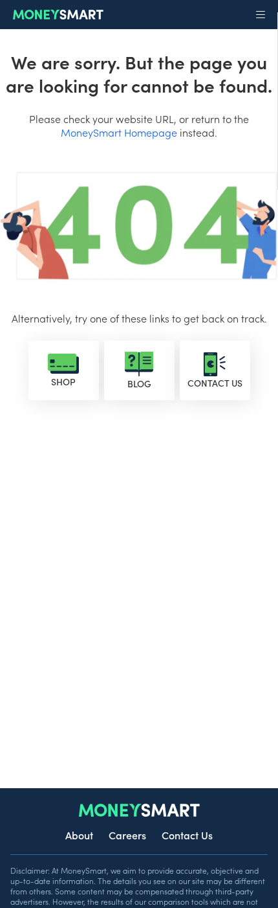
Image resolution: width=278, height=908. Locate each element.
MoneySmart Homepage (119, 132)
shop (63, 381)
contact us (214, 382)
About (79, 835)
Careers (127, 835)
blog (139, 383)
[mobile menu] (260, 15)
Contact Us (187, 835)
